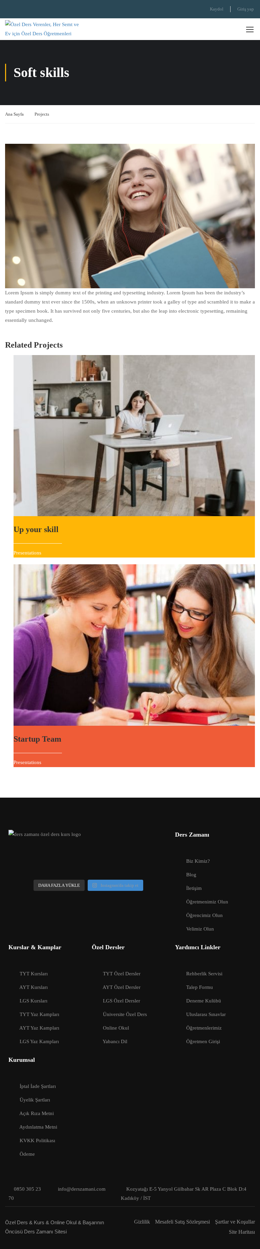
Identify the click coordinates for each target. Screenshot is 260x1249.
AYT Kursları (33, 987)
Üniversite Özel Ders (125, 1014)
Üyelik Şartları (35, 1099)
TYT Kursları (34, 973)
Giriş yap (245, 9)
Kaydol (216, 9)
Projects (42, 114)
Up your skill (36, 529)
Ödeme (27, 1154)
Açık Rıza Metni (36, 1113)
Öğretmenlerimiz (204, 1028)
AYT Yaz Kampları (39, 1028)
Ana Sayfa (14, 114)
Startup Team (37, 739)
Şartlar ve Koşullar (235, 1222)
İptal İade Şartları (38, 1086)
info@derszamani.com (82, 1189)
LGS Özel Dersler (121, 1000)
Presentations (27, 552)
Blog (191, 874)
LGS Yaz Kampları (39, 1041)
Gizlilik (142, 1222)
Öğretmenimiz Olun (207, 901)
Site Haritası (242, 1232)
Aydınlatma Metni (38, 1127)
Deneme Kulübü (203, 1000)
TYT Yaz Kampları (39, 1014)
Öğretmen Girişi (203, 1041)
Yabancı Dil (115, 1041)
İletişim (194, 888)
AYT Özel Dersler (121, 987)
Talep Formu (199, 987)
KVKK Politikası (37, 1140)
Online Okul (116, 1028)
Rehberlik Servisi (204, 973)
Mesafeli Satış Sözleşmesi (182, 1222)
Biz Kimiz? (198, 861)
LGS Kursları (33, 1000)
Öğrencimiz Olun (204, 915)
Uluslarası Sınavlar (206, 1014)
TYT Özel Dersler (121, 973)
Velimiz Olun (200, 929)
